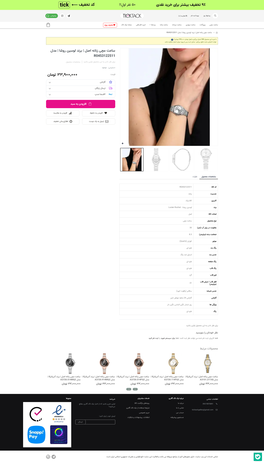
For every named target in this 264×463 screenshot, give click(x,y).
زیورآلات (203, 25)
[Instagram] (48, 457)
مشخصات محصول (208, 176)
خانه (217, 32)
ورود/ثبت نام (195, 16)
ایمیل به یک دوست (96, 121)
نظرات (195, 176)
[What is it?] (172, 39)
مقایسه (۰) (181, 16)
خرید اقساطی (141, 25)
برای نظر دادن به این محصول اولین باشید (99, 61)
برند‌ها (153, 25)
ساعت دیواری (190, 25)
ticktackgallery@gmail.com (202, 410)
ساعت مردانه (177, 25)
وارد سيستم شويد (168, 338)
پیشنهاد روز (207, 16)
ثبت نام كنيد (153, 338)
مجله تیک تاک (126, 25)
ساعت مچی (213, 25)
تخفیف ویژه (109, 25)
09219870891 (208, 404)
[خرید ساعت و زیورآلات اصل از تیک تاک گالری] (132, 15)
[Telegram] (54, 457)
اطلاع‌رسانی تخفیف (60, 121)
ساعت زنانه (164, 25)
